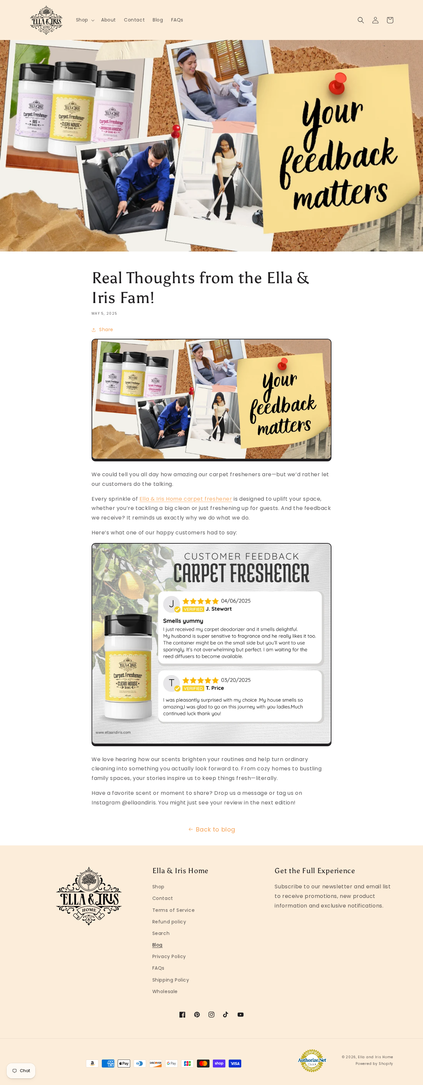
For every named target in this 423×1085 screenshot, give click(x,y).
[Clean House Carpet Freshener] (211, 459)
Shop (158, 886)
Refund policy (169, 921)
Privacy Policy (169, 956)
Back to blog (215, 829)
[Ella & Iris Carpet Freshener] (211, 744)
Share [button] (106, 329)
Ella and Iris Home (375, 1057)
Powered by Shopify (374, 1063)
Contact (162, 898)
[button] (84, 20)
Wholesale (165, 991)
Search (161, 933)
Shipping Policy (170, 980)
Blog (157, 945)
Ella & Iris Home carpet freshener (185, 499)
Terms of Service (173, 910)
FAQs (158, 968)
